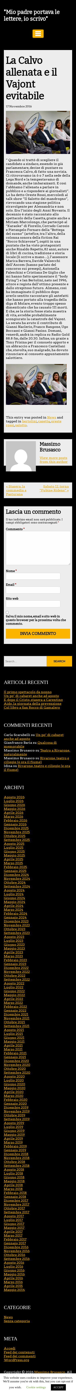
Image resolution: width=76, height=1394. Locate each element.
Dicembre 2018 (16, 1154)
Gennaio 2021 (15, 1057)
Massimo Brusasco (49, 1372)
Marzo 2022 (13, 1003)
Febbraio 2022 (15, 1007)
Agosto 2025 (14, 844)
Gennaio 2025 (15, 871)
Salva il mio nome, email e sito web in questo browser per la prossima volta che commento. (36, 620)
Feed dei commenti (20, 1356)
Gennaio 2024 (15, 917)
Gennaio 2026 (15, 824)
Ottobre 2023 (14, 929)
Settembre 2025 (17, 840)
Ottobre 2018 (14, 1162)
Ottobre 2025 (14, 836)
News (51, 417)
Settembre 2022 (17, 979)
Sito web (12, 598)
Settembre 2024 (17, 886)
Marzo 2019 (13, 1142)
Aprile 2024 (13, 906)
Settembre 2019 (17, 1119)
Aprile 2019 (13, 1138)
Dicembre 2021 (16, 1014)
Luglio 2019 (13, 1127)
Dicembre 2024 (16, 875)
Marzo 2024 (13, 910)
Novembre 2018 (17, 1158)
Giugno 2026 (14, 805)
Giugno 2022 (14, 991)
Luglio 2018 (13, 1173)
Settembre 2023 (17, 933)
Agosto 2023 (14, 937)
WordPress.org (16, 1360)
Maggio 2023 (14, 948)
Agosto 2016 (14, 1263)
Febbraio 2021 (15, 1053)
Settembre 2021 (16, 1026)
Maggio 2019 (14, 1135)
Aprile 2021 (13, 1045)
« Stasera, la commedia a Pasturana (16, 490)
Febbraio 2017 (15, 1239)
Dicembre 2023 (16, 921)
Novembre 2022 (17, 972)
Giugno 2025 (14, 851)
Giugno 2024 (14, 898)
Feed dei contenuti (19, 1352)
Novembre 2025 (17, 832)
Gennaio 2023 (15, 964)
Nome (11, 571)
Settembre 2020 (17, 1072)
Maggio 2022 (14, 995)
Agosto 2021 (14, 1030)
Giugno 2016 (14, 1270)
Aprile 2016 (13, 1278)
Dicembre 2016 (16, 1247)
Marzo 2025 (13, 863)
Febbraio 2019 (15, 1146)
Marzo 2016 (13, 1282)
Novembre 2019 (17, 1111)
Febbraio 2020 (15, 1100)
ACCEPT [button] (58, 1387)
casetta (44, 421)
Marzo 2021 (13, 1049)
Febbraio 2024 (15, 913)
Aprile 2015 (13, 1286)
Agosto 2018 (14, 1169)
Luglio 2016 (13, 1266)
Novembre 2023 (17, 925)
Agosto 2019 (14, 1123)
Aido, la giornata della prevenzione (32, 704)
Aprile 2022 (13, 999)
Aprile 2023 (13, 952)
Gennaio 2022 (15, 1010)
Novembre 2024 (17, 879)
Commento (15, 529)
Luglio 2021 (13, 1034)
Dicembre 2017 (16, 1200)
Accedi (9, 1348)
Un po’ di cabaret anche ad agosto (31, 696)
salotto (21, 425)
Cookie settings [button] (36, 1387)
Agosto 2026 (14, 797)
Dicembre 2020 (16, 1061)
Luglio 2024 (14, 894)
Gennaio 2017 (15, 1243)
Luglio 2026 (14, 801)
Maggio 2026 (14, 809)
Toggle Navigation (38, 33)
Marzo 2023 (13, 956)
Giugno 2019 (14, 1131)
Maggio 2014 (14, 1290)
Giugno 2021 (14, 1038)
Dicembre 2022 (16, 968)
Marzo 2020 (13, 1096)
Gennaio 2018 (15, 1197)
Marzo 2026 (13, 816)
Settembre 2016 (17, 1259)
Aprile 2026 (13, 813)
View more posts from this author (54, 460)
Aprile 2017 (13, 1232)
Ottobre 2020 (15, 1069)
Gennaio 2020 (15, 1104)
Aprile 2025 (13, 859)
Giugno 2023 (14, 944)
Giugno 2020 (14, 1084)
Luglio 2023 (13, 941)
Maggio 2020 (14, 1088)
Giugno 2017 (14, 1224)
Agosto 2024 (14, 890)
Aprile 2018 (13, 1185)
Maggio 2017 (14, 1228)
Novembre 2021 (16, 1018)
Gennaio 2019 (15, 1150)
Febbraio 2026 (15, 820)
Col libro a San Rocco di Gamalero (32, 707)
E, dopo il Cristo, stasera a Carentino (33, 700)
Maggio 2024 (14, 902)
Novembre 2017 (16, 1204)
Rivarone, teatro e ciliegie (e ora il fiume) (36, 760)
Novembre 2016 (17, 1251)
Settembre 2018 (17, 1166)
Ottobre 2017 (14, 1208)
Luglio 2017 (13, 1220)
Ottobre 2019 (14, 1115)
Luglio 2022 (13, 987)
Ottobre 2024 (15, 882)
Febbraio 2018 (15, 1193)
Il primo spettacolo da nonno (28, 692)
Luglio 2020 (14, 1080)
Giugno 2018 (14, 1177)
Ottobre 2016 (14, 1255)
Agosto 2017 (14, 1216)
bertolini (29, 421)
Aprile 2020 (14, 1092)
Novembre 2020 (17, 1065)
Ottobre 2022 (14, 976)
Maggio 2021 (14, 1041)
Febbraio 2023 (15, 960)
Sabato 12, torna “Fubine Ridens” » (54, 488)
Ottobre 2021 (14, 1022)
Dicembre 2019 (16, 1107)
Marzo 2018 (13, 1189)
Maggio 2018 (14, 1181)
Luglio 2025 (13, 848)
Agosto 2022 (14, 983)
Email (11, 585)
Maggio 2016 (14, 1274)
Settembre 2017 (16, 1212)
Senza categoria (17, 1321)
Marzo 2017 (13, 1235)
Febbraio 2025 (15, 867)
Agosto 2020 (14, 1076)
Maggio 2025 (14, 855)
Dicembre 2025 (16, 828)
